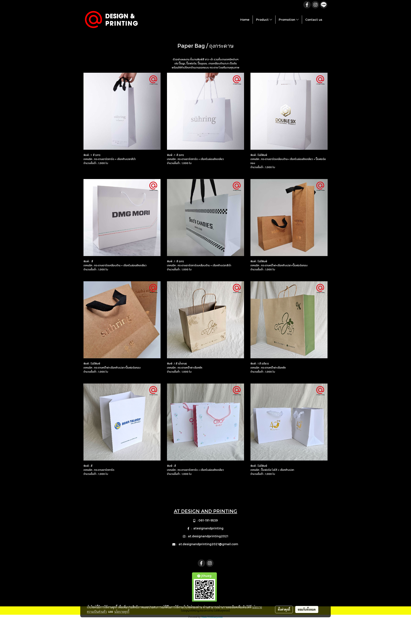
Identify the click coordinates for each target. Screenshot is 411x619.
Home (244, 19)
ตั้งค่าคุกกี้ (284, 609)
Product (263, 19)
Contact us (313, 19)
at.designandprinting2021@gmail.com (209, 544)
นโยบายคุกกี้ (121, 611)
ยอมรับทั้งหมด (307, 609)
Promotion (287, 19)
